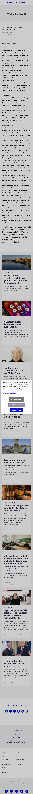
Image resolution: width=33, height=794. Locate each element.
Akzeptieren (16, 410)
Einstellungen (16, 405)
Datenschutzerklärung (10, 393)
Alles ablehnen (16, 399)
